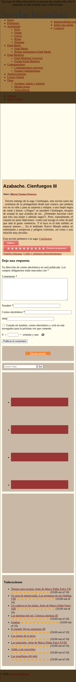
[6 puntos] (28, 248)
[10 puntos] (43, 248)
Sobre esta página (64, 24)
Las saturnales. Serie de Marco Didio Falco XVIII (39, 642)
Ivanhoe (15, 622)
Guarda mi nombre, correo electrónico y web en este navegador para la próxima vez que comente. (33, 327)
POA (17, 29)
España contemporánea (27, 70)
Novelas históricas (33, 14)
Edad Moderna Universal (28, 58)
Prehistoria (13, 23)
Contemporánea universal (28, 67)
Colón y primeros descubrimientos (42, 253)
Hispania (19, 42)
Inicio (10, 20)
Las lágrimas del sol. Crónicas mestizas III (34, 615)
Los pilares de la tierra (23, 635)
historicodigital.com (65, 21)
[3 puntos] (16, 248)
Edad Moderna (15, 54)
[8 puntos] (35, 248)
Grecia (18, 35)
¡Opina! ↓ (11, 243)
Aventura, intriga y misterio (29, 83)
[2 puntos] (12, 248)
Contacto (59, 28)
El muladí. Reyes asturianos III (28, 629)
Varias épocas (22, 89)
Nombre (6, 305)
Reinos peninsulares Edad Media (32, 51)
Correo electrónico (12, 312)
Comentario (9, 276)
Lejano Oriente (15, 77)
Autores (11, 95)
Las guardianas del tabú (24, 656)
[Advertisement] (38, 141)
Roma (17, 39)
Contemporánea (16, 64)
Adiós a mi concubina (23, 649)
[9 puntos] (39, 248)
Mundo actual (22, 86)
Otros (10, 80)
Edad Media (14, 45)
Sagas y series (15, 99)
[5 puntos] (24, 248)
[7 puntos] (32, 248)
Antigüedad (13, 26)
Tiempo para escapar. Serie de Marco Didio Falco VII (41, 588)
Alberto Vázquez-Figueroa (23, 194)
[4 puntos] (20, 248)
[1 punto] (8, 248)
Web (4, 318)
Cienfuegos (45, 238)
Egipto (18, 32)
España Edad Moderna (27, 61)
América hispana (16, 73)
